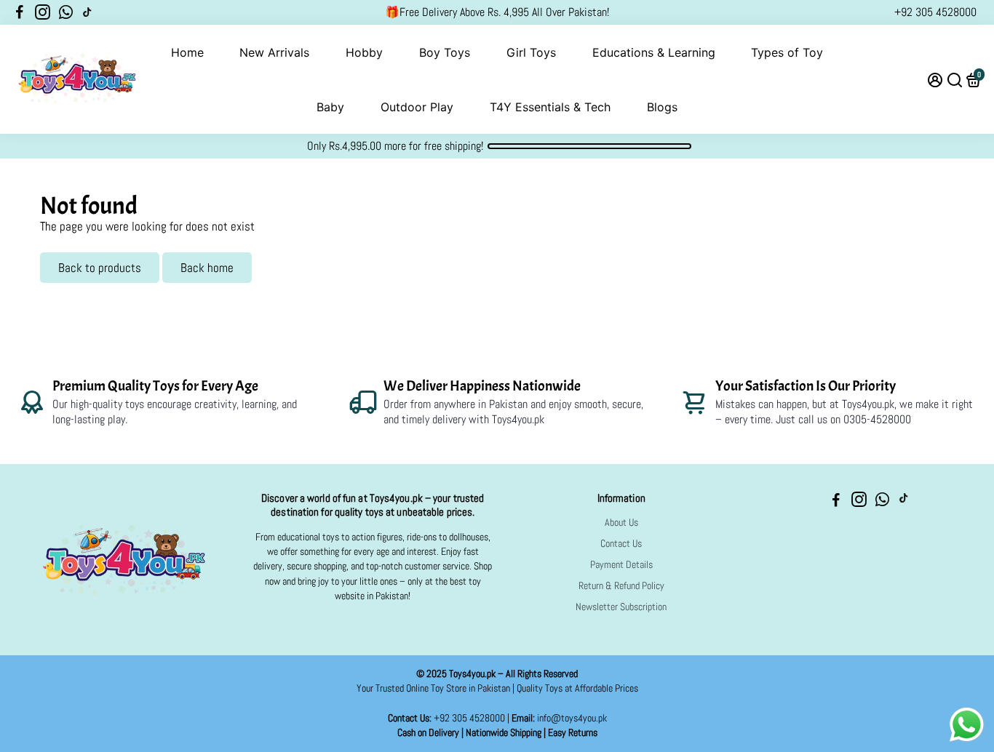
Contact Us (621, 543)
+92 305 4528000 (935, 12)
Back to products (99, 268)
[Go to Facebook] (20, 12)
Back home (207, 268)
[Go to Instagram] (42, 12)
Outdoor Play (417, 107)
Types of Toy (787, 52)
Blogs (662, 107)
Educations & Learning (653, 52)
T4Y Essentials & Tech (550, 107)
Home (187, 52)
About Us (621, 522)
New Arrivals (274, 52)
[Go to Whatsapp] (65, 12)
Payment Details (621, 565)
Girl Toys (531, 52)
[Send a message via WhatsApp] (967, 725)
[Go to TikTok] (87, 12)
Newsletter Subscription (621, 607)
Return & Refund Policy (621, 586)
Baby (330, 107)
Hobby (364, 52)
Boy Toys (444, 52)
